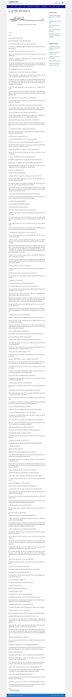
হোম (12, 6)
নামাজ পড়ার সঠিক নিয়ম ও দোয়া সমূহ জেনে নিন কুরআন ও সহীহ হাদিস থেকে (54, 48)
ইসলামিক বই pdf (37, 6)
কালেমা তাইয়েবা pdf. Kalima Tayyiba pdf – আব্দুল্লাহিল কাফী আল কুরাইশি (54, 35)
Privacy (62, 695)
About (55, 695)
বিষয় (50, 6)
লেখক (53, 6)
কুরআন (21, 6)
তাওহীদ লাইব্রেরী (44, 6)
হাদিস (24, 6)
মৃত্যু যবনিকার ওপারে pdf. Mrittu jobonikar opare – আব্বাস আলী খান (54, 17)
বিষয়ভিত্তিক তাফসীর (30, 6)
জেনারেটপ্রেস (21, 695)
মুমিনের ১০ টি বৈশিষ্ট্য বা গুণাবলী (54, 61)
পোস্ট (16, 6)
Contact (58, 695)
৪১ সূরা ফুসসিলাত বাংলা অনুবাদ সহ (15, 691)
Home (52, 695)
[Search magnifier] (62, 2)
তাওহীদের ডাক (13, 2)
